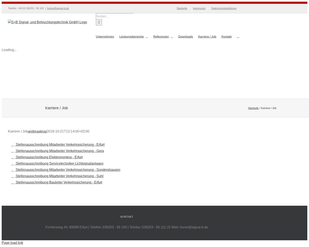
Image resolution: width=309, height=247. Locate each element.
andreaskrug (37, 131)
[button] (238, 36)
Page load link (12, 242)
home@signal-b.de (58, 8)
